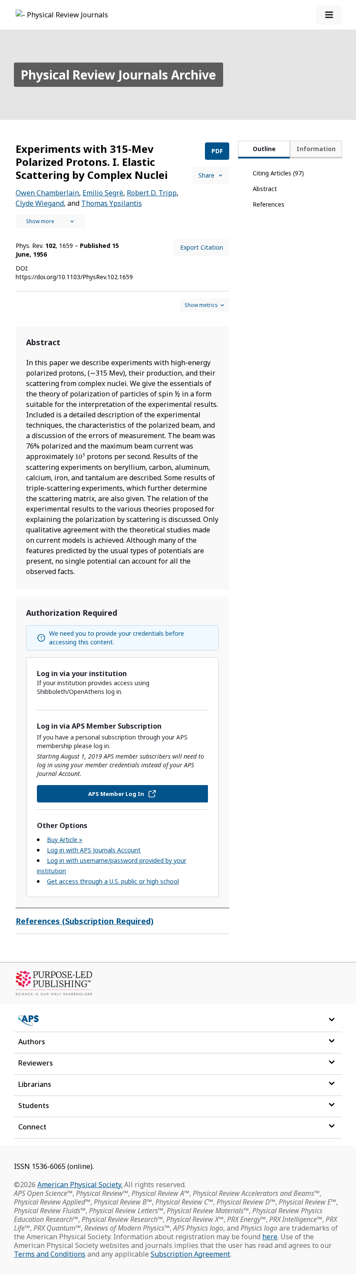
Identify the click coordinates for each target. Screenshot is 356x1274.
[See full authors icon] (50, 221)
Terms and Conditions (50, 1254)
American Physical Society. (79, 1184)
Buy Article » (64, 839)
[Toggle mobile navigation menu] (329, 14)
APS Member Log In (116, 794)
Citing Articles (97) (278, 173)
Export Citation (201, 247)
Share (206, 175)
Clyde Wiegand (40, 203)
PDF (217, 151)
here (269, 1236)
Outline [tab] (264, 149)
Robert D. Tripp (152, 193)
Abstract (265, 189)
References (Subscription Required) (85, 921)
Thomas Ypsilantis (111, 203)
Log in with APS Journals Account (94, 850)
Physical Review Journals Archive (118, 74)
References (268, 204)
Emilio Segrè (102, 193)
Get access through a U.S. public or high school (113, 881)
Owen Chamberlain (47, 193)
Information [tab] (316, 149)
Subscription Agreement (190, 1254)
